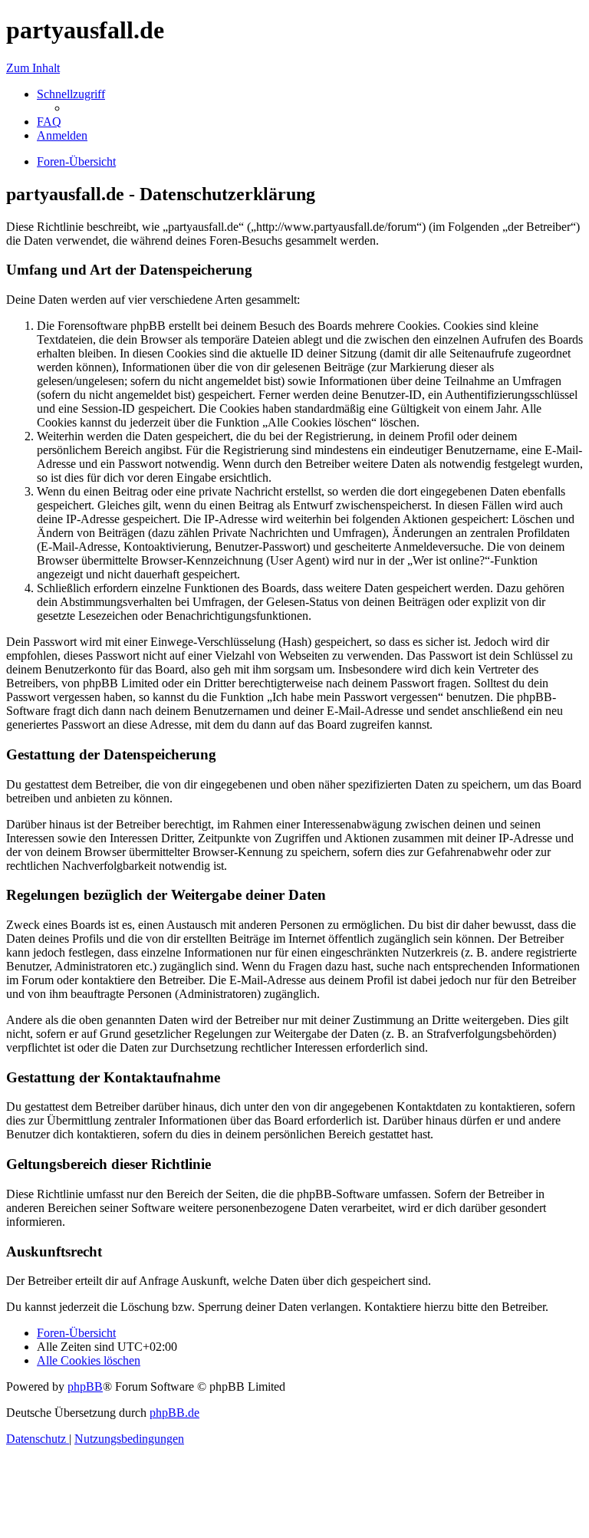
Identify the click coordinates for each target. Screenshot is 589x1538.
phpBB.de (174, 1412)
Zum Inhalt (33, 67)
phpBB (85, 1386)
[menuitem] (49, 121)
